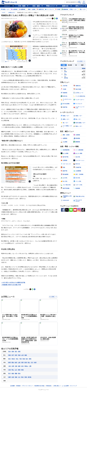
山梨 (19, 362)
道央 (9, 351)
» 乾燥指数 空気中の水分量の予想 (11, 284)
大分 (19, 377)
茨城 (23, 358)
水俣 (65, 71)
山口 (16, 369)
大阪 (9, 366)
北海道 (4, 351)
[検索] (79, 2)
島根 (19, 369)
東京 (9, 358)
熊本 (22, 377)
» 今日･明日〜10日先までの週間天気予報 (13, 282)
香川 (9, 373)
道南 (13, 351)
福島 (25, 355)
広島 (9, 369)
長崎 (16, 377)
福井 (35, 362)
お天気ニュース (12, 12)
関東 (4, 358)
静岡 (9, 362)
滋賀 (19, 366)
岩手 (13, 355)
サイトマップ (73, 385)
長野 (22, 362)
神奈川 (13, 358)
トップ (3, 12)
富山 (29, 362)
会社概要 (12, 385)
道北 (16, 351)
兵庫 (13, 366)
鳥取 (22, 369)
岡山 (13, 369)
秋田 (16, 355)
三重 (30, 366)
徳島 (13, 373)
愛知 (13, 362)
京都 (16, 366)
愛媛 (16, 373)
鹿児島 (29, 377)
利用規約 (18, 385)
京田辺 (66, 78)
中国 (4, 369)
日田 (65, 74)
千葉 (20, 358)
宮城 (19, 355)
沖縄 (4, 380)
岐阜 (16, 362)
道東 (19, 351)
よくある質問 (65, 385)
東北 (4, 355)
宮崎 (25, 377)
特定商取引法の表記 (39, 385)
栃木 (27, 358)
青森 (9, 355)
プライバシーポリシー (27, 385)
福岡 (9, 377)
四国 (4, 373)
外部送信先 (48, 385)
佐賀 (13, 377)
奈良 (22, 366)
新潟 (25, 362)
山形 (22, 355)
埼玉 (17, 358)
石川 (32, 362)
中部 (4, 362)
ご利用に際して (57, 385)
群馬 (30, 358)
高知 (19, 373)
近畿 (4, 366)
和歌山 (26, 366)
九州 (4, 377)
